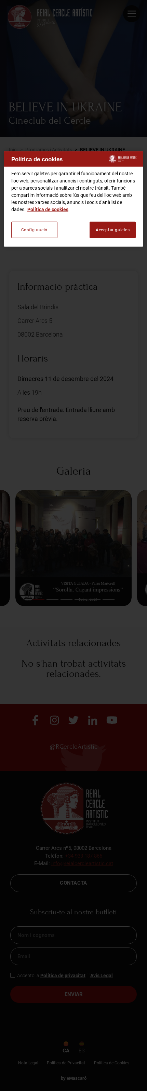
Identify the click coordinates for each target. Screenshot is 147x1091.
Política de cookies (47, 209)
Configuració (34, 230)
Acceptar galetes (113, 230)
